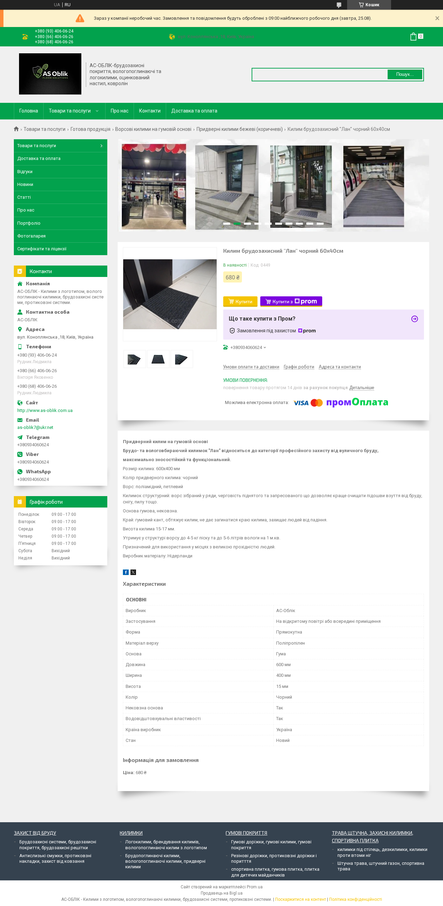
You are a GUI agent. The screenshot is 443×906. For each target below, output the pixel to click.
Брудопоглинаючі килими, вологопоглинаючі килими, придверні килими (165, 861)
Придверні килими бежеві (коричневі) (240, 129)
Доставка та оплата (194, 111)
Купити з (283, 301)
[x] (133, 573)
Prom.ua (255, 887)
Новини (25, 184)
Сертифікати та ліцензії (41, 248)
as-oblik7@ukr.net (35, 427)
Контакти (150, 111)
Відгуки (25, 171)
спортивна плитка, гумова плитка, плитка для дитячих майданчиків (275, 872)
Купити (244, 301)
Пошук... (405, 74)
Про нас (119, 111)
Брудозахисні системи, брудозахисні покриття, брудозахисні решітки (57, 844)
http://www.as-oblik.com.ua (45, 410)
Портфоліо (28, 223)
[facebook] (126, 573)
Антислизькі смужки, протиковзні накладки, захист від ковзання (55, 858)
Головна (28, 111)
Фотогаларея (31, 236)
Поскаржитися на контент (300, 899)
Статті (24, 197)
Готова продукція (90, 129)
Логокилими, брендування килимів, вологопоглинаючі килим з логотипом (166, 844)
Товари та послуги (70, 111)
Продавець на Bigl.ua (222, 893)
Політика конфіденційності (355, 899)
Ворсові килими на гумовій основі (153, 129)
